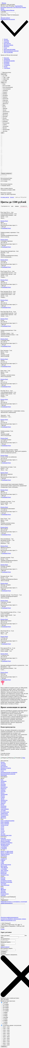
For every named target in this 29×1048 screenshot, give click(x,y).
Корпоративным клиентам (11, 51)
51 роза (3, 831)
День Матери (4, 867)
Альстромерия (6, 89)
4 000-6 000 (6, 79)
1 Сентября (4, 869)
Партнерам (4, 775)
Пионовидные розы (6, 835)
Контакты (6, 46)
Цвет (2, 132)
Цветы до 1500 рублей (7, 851)
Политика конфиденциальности (9, 917)
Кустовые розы (5, 812)
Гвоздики (5, 95)
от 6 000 (5, 80)
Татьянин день (5, 874)
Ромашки (5, 121)
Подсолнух (6, 119)
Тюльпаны (5, 126)
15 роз (2, 826)
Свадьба (3, 879)
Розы (4, 84)
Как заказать (7, 43)
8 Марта (3, 860)
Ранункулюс (6, 123)
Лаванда (5, 108)
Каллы (2, 804)
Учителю (3, 895)
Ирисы (2, 793)
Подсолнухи (4, 787)
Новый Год (4, 872)
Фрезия (5, 128)
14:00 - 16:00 (6, 1033)
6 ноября (5, 1020)
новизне (17, 206)
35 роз (2, 829)
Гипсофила (6, 102)
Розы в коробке (5, 822)
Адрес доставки (5, 935)
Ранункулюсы (4, 814)
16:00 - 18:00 (6, 1036)
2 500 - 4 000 (6, 77)
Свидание (3, 883)
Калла (4, 106)
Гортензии (3, 806)
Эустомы (3, 810)
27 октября (6, 1004)
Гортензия (5, 98)
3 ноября (5, 1015)
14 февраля (4, 858)
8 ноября (5, 1023)
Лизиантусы (6, 111)
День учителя (4, 870)
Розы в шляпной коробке (7, 820)
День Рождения (5, 885)
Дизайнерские (4, 845)
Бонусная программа (9, 49)
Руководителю (5, 893)
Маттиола (5, 115)
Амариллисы (4, 813)
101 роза (3, 834)
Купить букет (4, 221)
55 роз (2, 832)
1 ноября (5, 1012)
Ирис (4, 105)
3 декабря (5, 1002)
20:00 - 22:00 (6, 1043)
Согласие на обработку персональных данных (13, 919)
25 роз (2, 828)
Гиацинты (3, 807)
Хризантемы (6, 129)
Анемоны (5, 90)
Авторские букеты (6, 839)
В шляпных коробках (6, 842)
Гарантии (3, 765)
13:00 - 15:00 (6, 1032)
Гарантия (6, 42)
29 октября (6, 1007)
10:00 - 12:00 (6, 1027)
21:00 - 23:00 (6, 1045)
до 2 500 (5, 75)
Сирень (5, 124)
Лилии (4, 110)
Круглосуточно (7, 72)
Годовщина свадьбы (6, 880)
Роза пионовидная (8, 87)
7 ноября (5, 1022)
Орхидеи (3, 791)
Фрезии (3, 795)
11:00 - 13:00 (6, 1028)
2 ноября (5, 1014)
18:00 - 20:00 (6, 1040)
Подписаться (4, 900)
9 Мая (2, 863)
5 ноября (5, 1019)
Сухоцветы (7, 65)
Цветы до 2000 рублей (7, 853)
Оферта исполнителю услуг (8, 920)
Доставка (6, 40)
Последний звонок (6, 864)
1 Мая (2, 861)
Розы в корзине (5, 823)
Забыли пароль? (5, 947)
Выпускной (4, 866)
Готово (2, 929)
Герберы (5, 93)
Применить (4, 1046)
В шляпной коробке (9, 60)
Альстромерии (5, 809)
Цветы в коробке (5, 841)
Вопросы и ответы (6, 768)
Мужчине (3, 892)
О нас (5, 48)
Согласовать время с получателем (12, 1025)
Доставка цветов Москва (7, 10)
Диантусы (5, 103)
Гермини (5, 97)
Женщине (3, 889)
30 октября (6, 1009)
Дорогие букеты (5, 854)
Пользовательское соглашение (9, 772)
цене (12, 206)
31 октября (6, 1010)
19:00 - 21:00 (6, 1041)
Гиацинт (5, 92)
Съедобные (7, 68)
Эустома (5, 131)
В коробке (6, 63)
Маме (2, 888)
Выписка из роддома (6, 882)
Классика (6, 58)
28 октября (6, 1006)
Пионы (5, 118)
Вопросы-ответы (8, 45)
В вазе (5, 66)
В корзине (6, 62)
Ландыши (5, 113)
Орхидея (5, 116)
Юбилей (3, 877)
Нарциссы (3, 788)
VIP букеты (4, 855)
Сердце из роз (4, 825)
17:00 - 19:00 (6, 1038)
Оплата (6, 39)
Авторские (7, 59)
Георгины (5, 100)
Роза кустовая (6, 85)
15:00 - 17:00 (6, 1035)
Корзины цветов (5, 844)
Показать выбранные (6, 173)
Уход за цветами (8, 52)
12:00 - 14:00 (6, 1030)
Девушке (3, 891)
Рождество (4, 873)
